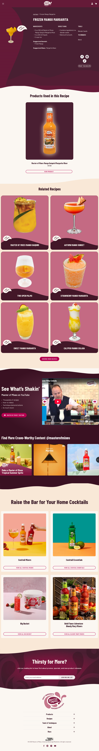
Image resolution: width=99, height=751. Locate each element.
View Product (49, 171)
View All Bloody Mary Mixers (74, 634)
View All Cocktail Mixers (24, 568)
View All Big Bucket (25, 634)
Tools (80, 26)
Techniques (82, 35)
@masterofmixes (58, 437)
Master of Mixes (48, 3)
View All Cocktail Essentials (74, 568)
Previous (45, 402)
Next (95, 402)
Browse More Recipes (49, 359)
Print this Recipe (85, 66)
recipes (35, 14)
